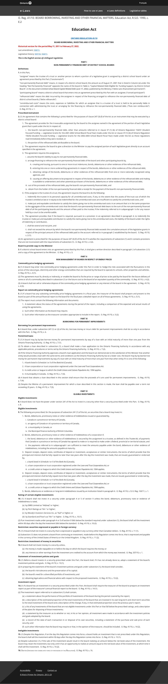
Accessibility (25, 670)
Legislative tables (138, 10)
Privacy (39, 670)
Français (143, 3)
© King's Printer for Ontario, (36, 674)
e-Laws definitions (116, 10)
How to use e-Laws (93, 10)
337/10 (38, 54)
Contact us (52, 670)
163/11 (37, 50)
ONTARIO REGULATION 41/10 (84, 38)
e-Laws (25, 10)
